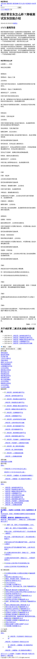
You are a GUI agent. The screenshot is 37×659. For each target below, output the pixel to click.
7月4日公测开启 (6, 358)
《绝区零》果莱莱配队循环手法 (14, 499)
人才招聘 (11, 653)
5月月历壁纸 (5, 368)
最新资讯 (10, 3)
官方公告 (22, 3)
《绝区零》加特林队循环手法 (21, 335)
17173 (2, 9)
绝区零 (7, 9)
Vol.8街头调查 (5, 387)
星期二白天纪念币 (6, 362)
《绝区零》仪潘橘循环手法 (20, 341)
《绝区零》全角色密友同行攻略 (22, 343)
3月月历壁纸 (5, 385)
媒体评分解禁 (5, 354)
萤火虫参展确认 (6, 379)
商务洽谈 (24, 653)
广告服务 (18, 653)
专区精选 (28, 3)
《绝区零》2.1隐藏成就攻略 (13, 504)
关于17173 (4, 653)
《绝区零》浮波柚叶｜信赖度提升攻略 (16, 501)
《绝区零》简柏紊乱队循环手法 (22, 337)
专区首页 (3, 3)
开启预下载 (4, 356)
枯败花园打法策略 (6, 461)
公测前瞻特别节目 (6, 366)
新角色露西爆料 (6, 364)
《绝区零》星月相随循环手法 (13, 497)
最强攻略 (16, 3)
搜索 (19, 7)
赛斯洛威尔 (4, 353)
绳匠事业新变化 (6, 375)
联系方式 (31, 653)
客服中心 (3, 655)
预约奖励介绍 (5, 372)
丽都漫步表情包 (6, 383)
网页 (4, 347)
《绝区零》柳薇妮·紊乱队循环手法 (23, 339)
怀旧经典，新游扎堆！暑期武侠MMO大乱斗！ (15, 517)
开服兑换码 (4, 360)
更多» (2, 465)
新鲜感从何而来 (6, 370)
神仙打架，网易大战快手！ (9, 519)
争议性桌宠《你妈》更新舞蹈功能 (11, 514)
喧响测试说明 (5, 377)
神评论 (15, 23)
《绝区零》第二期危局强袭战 (13, 503)
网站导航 (10, 655)
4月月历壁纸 (5, 381)
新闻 (9, 347)
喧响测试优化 (5, 374)
